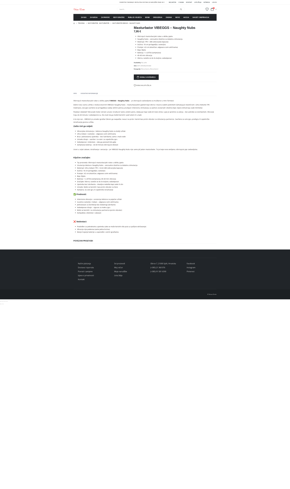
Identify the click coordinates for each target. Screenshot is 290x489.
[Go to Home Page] (74, 23)
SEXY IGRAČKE (118, 17)
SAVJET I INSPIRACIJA (200, 17)
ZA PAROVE (105, 17)
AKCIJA (186, 17)
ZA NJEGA (94, 17)
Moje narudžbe (120, 271)
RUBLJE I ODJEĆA (135, 17)
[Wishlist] (207, 9)
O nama (181, 2)
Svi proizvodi (119, 263)
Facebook (191, 263)
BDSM (147, 17)
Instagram (191, 267)
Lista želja (197, 2)
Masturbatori (145, 69)
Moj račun (172, 2)
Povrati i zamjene (85, 271)
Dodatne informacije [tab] (89, 93)
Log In (214, 2)
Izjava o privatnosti (86, 275)
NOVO (177, 17)
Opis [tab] (75, 93)
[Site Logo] (79, 9)
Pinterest (191, 271)
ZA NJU (83, 17)
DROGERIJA (157, 17)
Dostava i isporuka (86, 267)
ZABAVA (169, 17)
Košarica (207, 2)
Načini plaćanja (84, 263)
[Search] (181, 9)
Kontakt (189, 2)
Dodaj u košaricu (148, 77)
